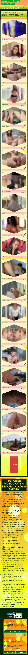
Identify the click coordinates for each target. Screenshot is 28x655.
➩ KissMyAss (5, 453)
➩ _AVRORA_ (5, 39)
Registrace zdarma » (7, 1)
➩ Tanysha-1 (5, 409)
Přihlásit (17, 1)
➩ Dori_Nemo (5, 126)
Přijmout (21, 652)
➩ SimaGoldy (5, 431)
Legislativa (16, 612)
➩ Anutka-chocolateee (8, 61)
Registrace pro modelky (8, 3)
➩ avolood (4, 170)
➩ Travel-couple (6, 365)
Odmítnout (10, 652)
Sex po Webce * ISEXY (8, 12)
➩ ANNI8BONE (5, 387)
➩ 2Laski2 (4, 82)
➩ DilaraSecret (5, 300)
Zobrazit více (14, 464)
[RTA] (25, 635)
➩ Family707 (5, 257)
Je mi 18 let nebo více (15, 631)
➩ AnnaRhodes (6, 235)
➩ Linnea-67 (5, 344)
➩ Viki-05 (4, 322)
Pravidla (11, 612)
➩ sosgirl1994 (5, 148)
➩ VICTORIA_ (5, 213)
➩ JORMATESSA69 (7, 278)
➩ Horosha (5, 104)
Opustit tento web (8, 635)
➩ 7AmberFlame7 (6, 191)
